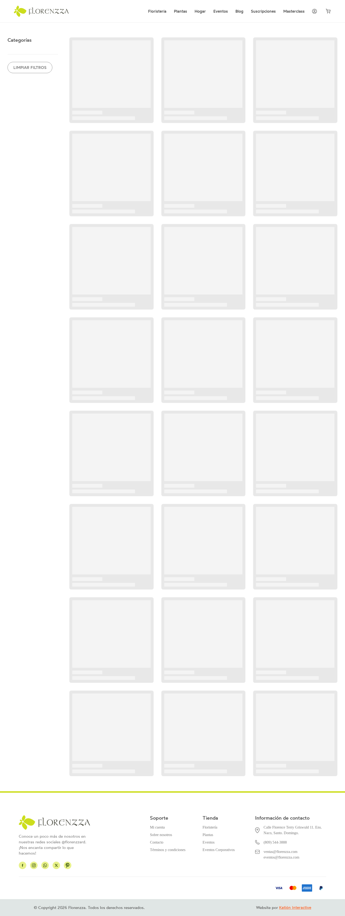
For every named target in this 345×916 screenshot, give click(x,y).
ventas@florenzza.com (280, 852)
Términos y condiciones (167, 850)
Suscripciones (263, 11)
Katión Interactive (295, 907)
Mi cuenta (157, 827)
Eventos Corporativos (219, 850)
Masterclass (294, 11)
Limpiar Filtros (29, 67)
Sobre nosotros (161, 835)
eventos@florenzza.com (281, 857)
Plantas (180, 11)
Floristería (157, 11)
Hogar (200, 11)
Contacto (156, 842)
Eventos (220, 11)
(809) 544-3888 (275, 842)
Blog (239, 11)
